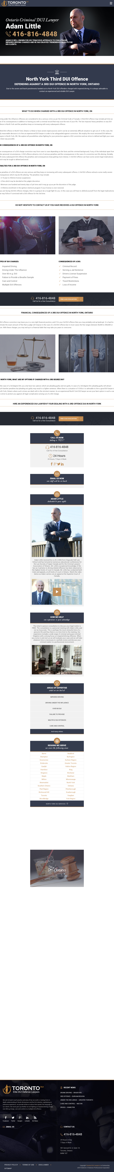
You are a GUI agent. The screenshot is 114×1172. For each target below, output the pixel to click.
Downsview (44, 760)
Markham (70, 776)
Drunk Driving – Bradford (71, 1093)
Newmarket (44, 783)
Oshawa (71, 786)
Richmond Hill (44, 792)
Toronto (44, 795)
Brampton (44, 757)
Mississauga (70, 779)
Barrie (44, 754)
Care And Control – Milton (71, 1104)
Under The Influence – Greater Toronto (76, 1100)
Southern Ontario (44, 786)
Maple (44, 776)
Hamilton (44, 770)
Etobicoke (44, 763)
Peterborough (71, 789)
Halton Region (70, 766)
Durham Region (70, 760)
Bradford (71, 754)
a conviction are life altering (95, 154)
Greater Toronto (71, 763)
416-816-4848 (34, 34)
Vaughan (70, 795)
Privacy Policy (11, 1165)
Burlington (70, 757)
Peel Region (44, 789)
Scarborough (70, 792)
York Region (70, 799)
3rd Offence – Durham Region (72, 1096)
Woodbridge (44, 799)
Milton (44, 779)
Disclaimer (44, 1165)
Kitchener (70, 773)
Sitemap (8, 1168)
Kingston (44, 773)
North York (71, 783)
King (70, 770)
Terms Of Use (28, 1165)
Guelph (44, 766)
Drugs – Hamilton (67, 1107)
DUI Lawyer (70, 91)
